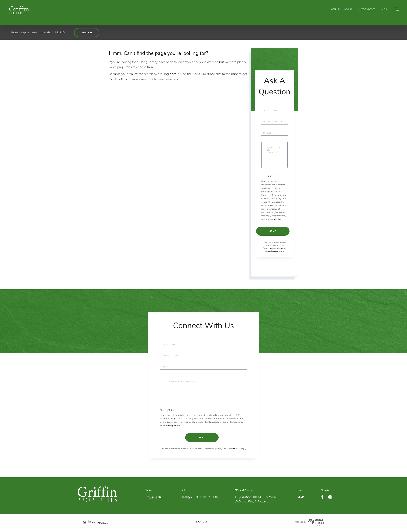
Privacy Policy (274, 219)
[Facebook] (322, 497)
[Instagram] (330, 497)
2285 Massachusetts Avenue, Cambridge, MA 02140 (258, 499)
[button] (86, 32)
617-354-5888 (367, 9)
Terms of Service (271, 251)
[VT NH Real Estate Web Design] (309, 522)
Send (272, 231)
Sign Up (335, 9)
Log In (348, 9)
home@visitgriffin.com (198, 497)
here (173, 74)
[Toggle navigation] (390, 9)
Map (300, 497)
